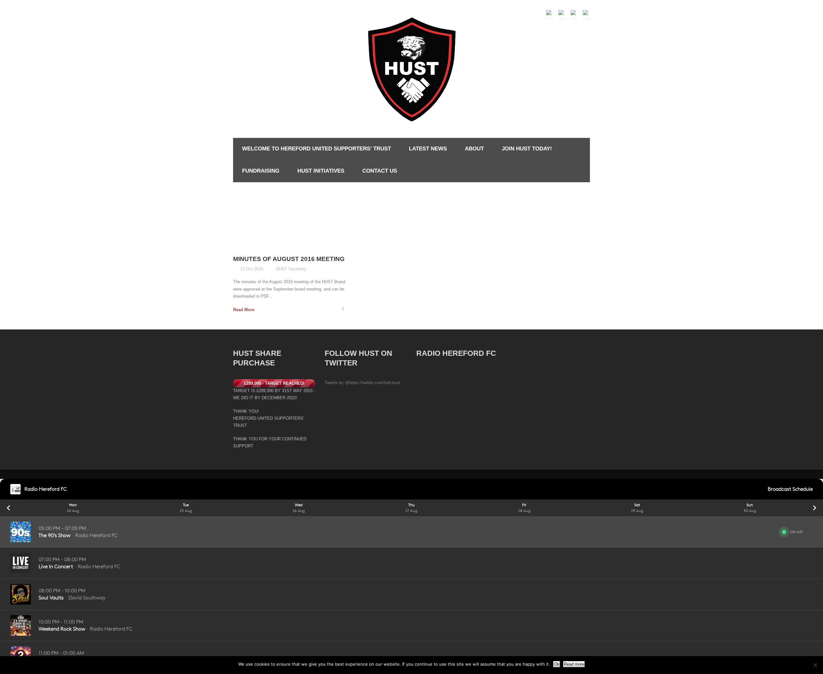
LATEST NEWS (428, 149)
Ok (556, 664)
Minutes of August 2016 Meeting (289, 259)
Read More (243, 309)
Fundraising (260, 171)
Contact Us (379, 171)
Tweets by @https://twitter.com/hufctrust (362, 382)
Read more (574, 664)
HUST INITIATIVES (320, 171)
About (474, 149)
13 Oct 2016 (251, 268)
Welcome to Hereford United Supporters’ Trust (316, 149)
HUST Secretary (291, 268)
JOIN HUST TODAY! (527, 149)
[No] (815, 665)
